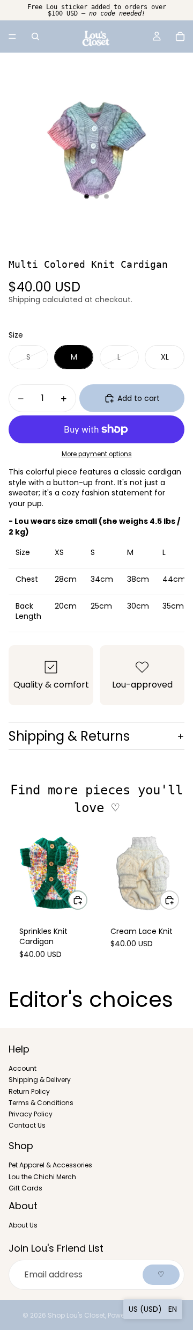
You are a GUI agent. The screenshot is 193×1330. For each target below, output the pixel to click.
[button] (152, 1309)
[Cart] (180, 36)
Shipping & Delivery (40, 1079)
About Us (23, 1225)
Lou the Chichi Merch (42, 1176)
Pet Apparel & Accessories (50, 1165)
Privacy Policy (31, 1113)
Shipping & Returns (69, 736)
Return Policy (29, 1090)
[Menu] (12, 36)
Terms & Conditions (41, 1102)
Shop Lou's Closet (76, 1315)
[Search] (35, 36)
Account (22, 1068)
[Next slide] (172, 906)
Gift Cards (25, 1187)
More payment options (97, 454)
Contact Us (27, 1125)
